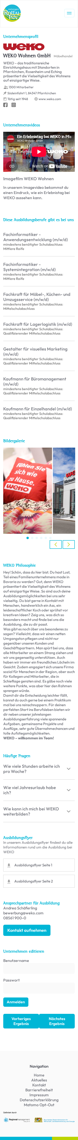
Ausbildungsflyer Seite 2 (33, 881)
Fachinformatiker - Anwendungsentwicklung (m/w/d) (35, 237)
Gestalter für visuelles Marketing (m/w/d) (35, 351)
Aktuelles (39, 1080)
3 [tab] (37, 538)
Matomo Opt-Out (39, 1104)
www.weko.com (50, 99)
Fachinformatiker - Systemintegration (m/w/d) (29, 267)
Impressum (39, 1094)
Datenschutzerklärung (39, 1099)
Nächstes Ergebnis (57, 1021)
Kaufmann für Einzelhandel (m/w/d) (37, 408)
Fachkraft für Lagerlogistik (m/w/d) (37, 324)
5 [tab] (46, 538)
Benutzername (16, 960)
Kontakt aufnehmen (26, 930)
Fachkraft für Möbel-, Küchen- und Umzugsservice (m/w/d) (36, 297)
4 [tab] (41, 538)
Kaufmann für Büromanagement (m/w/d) (34, 381)
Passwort (11, 980)
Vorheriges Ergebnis (21, 1021)
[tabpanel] (27, 491)
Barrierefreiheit (39, 1089)
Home (39, 1075)
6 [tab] (50, 538)
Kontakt (39, 1085)
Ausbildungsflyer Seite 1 (33, 865)
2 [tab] (32, 538)
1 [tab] (27, 538)
